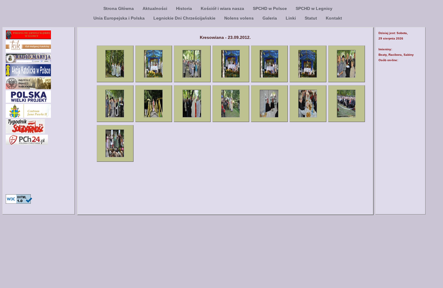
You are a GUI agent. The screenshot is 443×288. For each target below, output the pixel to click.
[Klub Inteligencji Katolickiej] (28, 50)
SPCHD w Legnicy (314, 8)
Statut (311, 18)
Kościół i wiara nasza (223, 8)
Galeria (270, 18)
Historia (184, 8)
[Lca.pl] (28, 101)
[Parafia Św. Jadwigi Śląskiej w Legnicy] (28, 37)
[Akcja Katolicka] (28, 74)
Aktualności (155, 8)
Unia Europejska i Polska (119, 18)
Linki (291, 18)
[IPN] (28, 87)
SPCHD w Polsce (270, 8)
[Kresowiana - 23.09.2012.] (114, 76)
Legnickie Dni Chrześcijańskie (185, 18)
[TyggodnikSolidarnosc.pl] (25, 131)
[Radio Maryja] (28, 61)
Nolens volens (239, 18)
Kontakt (334, 18)
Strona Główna (119, 8)
